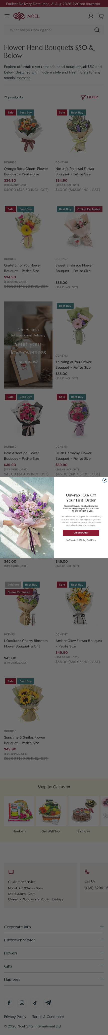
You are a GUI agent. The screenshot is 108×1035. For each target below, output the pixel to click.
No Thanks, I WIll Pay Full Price (81, 540)
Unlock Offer (81, 532)
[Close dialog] (105, 480)
